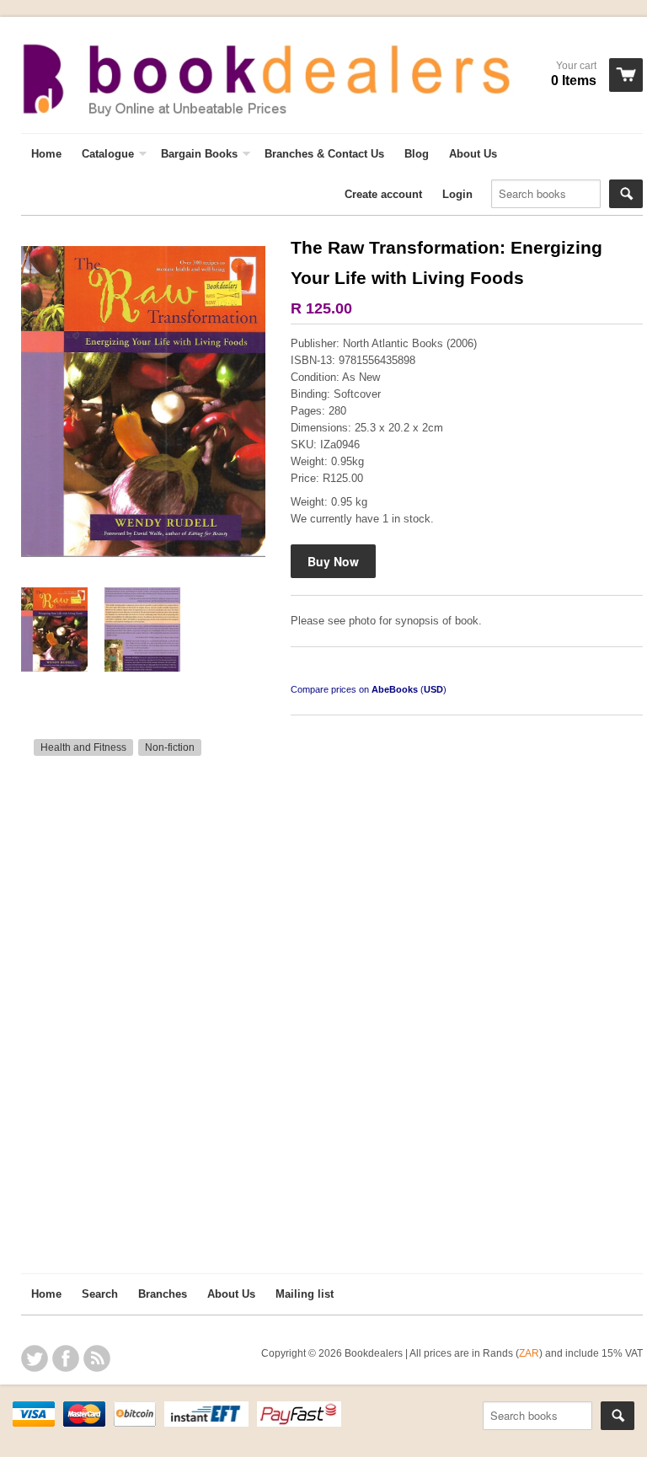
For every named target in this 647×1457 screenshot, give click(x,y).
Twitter (34, 1358)
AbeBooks (395, 689)
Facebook (65, 1358)
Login (457, 194)
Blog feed (96, 1358)
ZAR (529, 1352)
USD (433, 689)
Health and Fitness (83, 747)
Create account (383, 194)
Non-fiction (170, 747)
